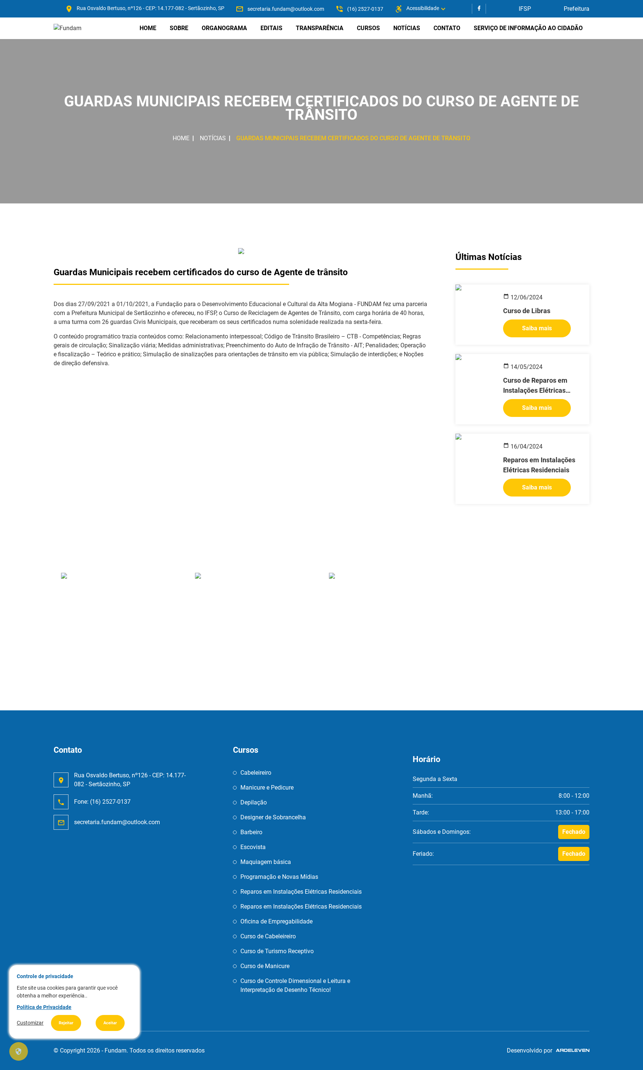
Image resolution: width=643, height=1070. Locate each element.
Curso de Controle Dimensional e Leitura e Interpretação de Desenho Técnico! (295, 985)
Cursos (368, 28)
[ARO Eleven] (570, 1050)
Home (148, 28)
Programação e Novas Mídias (279, 876)
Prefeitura (576, 8)
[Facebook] (479, 9)
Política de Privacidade (44, 1007)
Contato (447, 28)
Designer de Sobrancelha (273, 817)
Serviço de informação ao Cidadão (528, 28)
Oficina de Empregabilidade (276, 921)
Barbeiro (251, 832)
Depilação (253, 802)
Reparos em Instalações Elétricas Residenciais (301, 891)
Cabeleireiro (255, 772)
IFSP (525, 8)
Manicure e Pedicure (267, 787)
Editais (271, 28)
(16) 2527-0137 (365, 9)
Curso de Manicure (264, 966)
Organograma (224, 28)
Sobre (179, 28)
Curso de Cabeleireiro (268, 936)
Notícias (406, 28)
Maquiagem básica (265, 861)
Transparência (319, 28)
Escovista (253, 847)
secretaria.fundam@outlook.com (285, 9)
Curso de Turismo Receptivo (277, 951)
